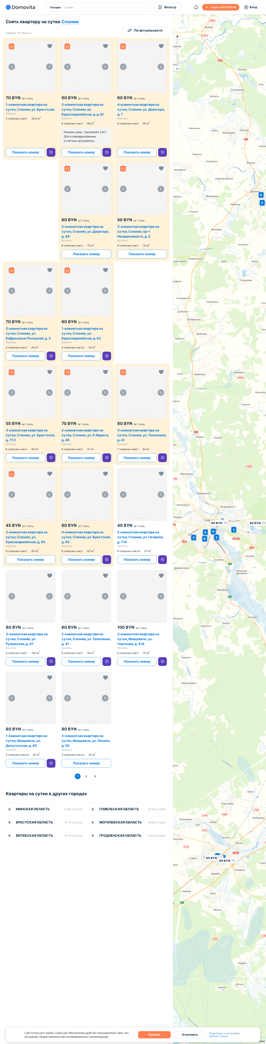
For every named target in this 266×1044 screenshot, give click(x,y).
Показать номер (25, 152)
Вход (253, 7)
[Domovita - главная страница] (20, 7)
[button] (30, 67)
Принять (154, 1034)
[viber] (51, 152)
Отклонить (190, 1034)
